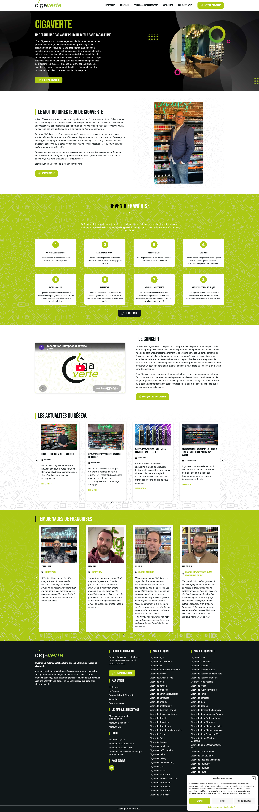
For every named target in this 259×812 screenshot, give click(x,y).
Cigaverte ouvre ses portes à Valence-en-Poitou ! (105, 456)
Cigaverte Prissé (198, 686)
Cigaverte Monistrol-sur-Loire (163, 778)
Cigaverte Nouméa (200, 665)
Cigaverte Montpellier (160, 794)
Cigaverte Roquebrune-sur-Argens (207, 714)
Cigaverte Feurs (157, 734)
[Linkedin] (111, 768)
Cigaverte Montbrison (160, 786)
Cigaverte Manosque (160, 774)
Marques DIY (115, 727)
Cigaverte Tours (198, 772)
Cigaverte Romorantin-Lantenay (206, 710)
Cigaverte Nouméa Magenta (204, 677)
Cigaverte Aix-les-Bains (161, 661)
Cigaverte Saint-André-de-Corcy (205, 718)
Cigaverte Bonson (158, 686)
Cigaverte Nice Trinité (201, 661)
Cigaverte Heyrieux (159, 742)
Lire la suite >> (46, 484)
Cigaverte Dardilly (158, 718)
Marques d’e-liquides (119, 723)
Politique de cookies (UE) (121, 747)
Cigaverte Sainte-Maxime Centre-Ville (206, 746)
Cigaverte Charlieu (158, 702)
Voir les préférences (244, 801)
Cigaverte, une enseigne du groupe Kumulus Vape (125, 753)
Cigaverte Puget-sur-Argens (204, 690)
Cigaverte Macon (158, 770)
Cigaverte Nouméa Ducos (203, 669)
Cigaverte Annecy (158, 673)
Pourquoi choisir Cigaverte (146, 5)
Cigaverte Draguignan (160, 726)
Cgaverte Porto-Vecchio (202, 681)
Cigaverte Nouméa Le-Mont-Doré (206, 673)
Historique (110, 5)
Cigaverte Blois (157, 681)
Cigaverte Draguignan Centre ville (166, 730)
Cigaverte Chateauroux (161, 706)
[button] (253, 778)
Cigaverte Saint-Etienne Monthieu (207, 730)
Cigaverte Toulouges (200, 764)
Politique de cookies (215, 807)
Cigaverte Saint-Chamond (203, 722)
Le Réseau (124, 5)
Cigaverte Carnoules (159, 698)
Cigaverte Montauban (160, 782)
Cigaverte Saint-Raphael (202, 751)
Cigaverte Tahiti (198, 694)
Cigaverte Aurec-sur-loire (161, 677)
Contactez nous (185, 5)
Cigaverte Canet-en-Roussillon (164, 694)
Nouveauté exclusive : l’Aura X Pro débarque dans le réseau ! (150, 451)
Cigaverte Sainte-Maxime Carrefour (203, 739)
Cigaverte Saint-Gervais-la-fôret (205, 734)
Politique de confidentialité (121, 743)
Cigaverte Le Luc (158, 754)
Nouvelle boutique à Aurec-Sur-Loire (57, 454)
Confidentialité (229, 807)
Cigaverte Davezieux (159, 722)
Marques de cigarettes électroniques (119, 717)
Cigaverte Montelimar (160, 790)
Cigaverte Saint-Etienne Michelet (206, 726)
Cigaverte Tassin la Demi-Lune (205, 759)
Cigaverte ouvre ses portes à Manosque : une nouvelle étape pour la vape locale (199, 452)
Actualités (168, 5)
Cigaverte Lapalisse (159, 746)
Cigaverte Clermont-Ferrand (163, 710)
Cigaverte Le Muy (158, 758)
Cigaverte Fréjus (157, 738)
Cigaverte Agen (157, 657)
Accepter (200, 801)
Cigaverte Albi (156, 665)
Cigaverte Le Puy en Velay (162, 762)
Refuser (222, 801)
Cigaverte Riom (198, 702)
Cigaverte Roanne (199, 706)
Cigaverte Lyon (157, 766)
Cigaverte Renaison (200, 698)
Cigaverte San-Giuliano (202, 755)
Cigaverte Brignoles (159, 690)
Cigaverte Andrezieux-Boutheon (165, 669)
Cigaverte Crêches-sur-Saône (163, 714)
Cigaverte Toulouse (200, 768)
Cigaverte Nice (198, 657)
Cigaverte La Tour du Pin (161, 750)
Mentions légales (117, 739)
